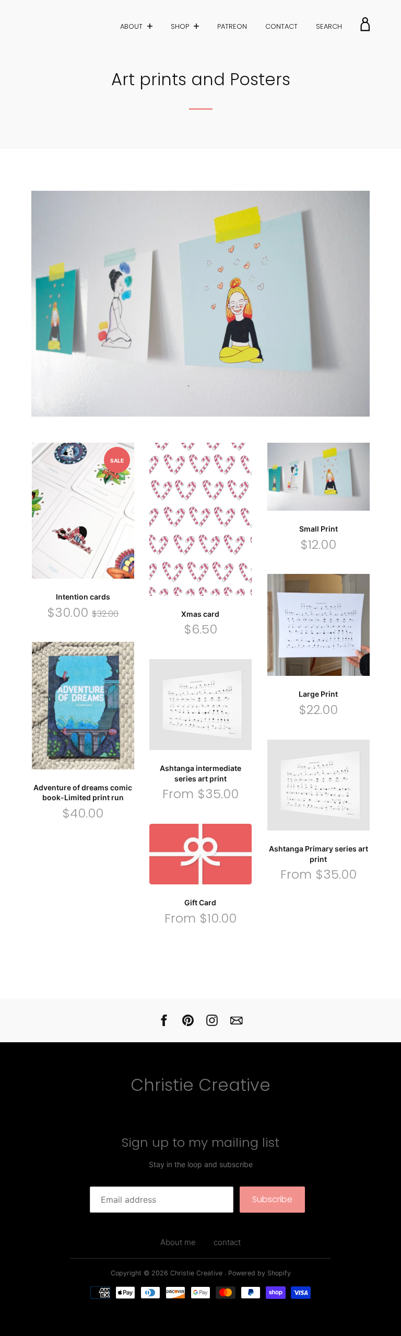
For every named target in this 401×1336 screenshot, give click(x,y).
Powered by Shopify (259, 1273)
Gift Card (200, 902)
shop (181, 26)
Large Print (318, 693)
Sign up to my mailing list (200, 1142)
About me (178, 1242)
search (329, 26)
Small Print (318, 528)
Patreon (232, 26)
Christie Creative (200, 1085)
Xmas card (200, 613)
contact (281, 26)
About (132, 26)
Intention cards (83, 596)
